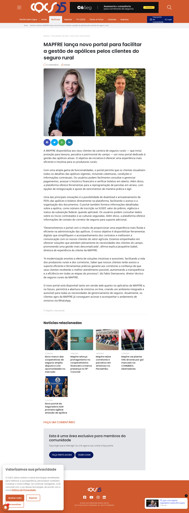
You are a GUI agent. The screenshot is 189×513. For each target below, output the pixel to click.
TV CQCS (80, 19)
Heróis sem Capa (28, 19)
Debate (68, 19)
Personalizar (14, 504)
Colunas (112, 19)
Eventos (125, 19)
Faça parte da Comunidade (158, 19)
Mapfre (49, 310)
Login (169, 19)
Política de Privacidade (24, 490)
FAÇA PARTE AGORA (62, 454)
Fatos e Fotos (96, 19)
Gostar (67, 64)
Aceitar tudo (14, 497)
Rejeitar (33, 497)
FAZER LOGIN (84, 454)
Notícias (55, 19)
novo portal (59, 310)
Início (44, 19)
